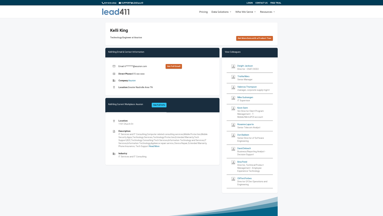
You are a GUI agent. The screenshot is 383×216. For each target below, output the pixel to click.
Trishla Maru (243, 76)
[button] (254, 38)
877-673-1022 (110, 3)
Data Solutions (220, 12)
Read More (154, 146)
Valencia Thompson (247, 87)
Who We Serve (244, 12)
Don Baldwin (243, 135)
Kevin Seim (242, 108)
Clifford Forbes (244, 178)
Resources (266, 12)
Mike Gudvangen (245, 97)
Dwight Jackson (245, 66)
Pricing (203, 12)
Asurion (132, 80)
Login (250, 3)
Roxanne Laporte (245, 124)
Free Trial (275, 3)
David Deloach (244, 148)
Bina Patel (242, 162)
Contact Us (261, 3)
